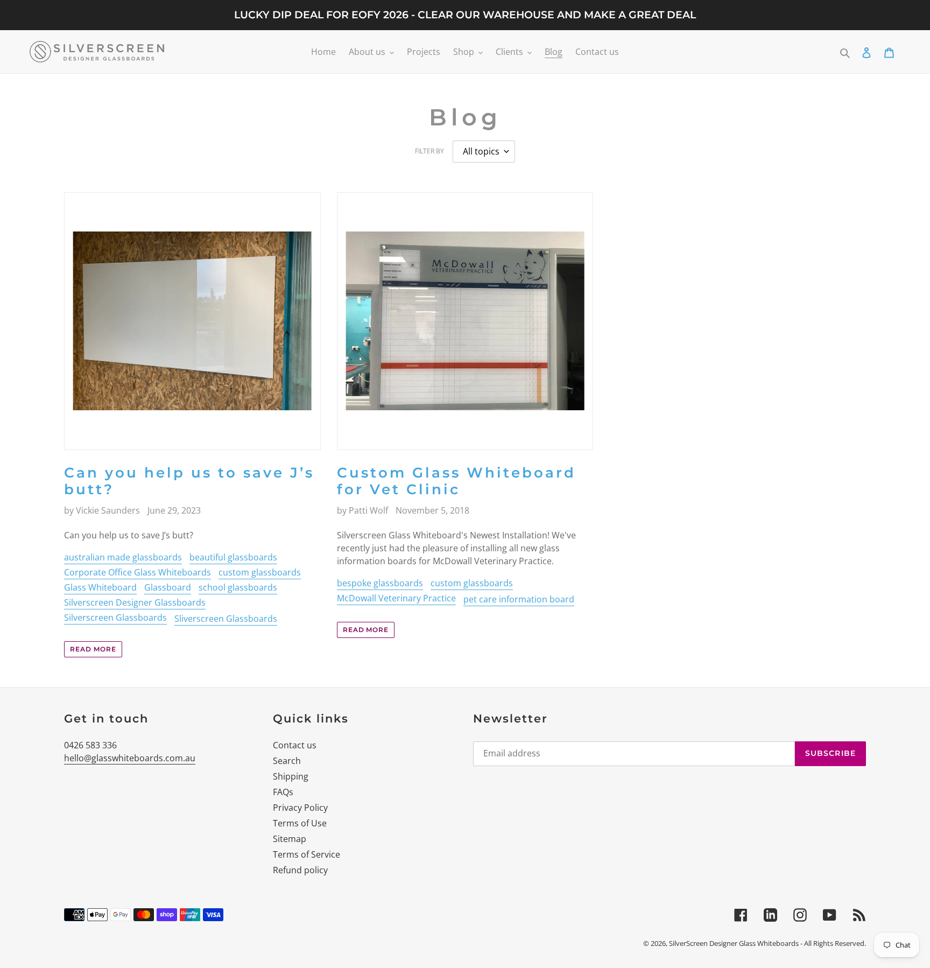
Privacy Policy (300, 807)
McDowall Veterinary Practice (396, 598)
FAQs (283, 792)
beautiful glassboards (233, 557)
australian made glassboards (123, 557)
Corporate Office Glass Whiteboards (137, 572)
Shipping (290, 776)
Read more (93, 649)
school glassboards (238, 587)
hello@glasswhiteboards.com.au (129, 758)
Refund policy (300, 870)
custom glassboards (260, 572)
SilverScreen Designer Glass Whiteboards (734, 943)
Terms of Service (306, 854)
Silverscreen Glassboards (115, 617)
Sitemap (289, 839)
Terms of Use (300, 823)
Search (287, 761)
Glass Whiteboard (100, 587)
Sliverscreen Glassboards (225, 619)
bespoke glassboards (380, 583)
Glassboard (167, 587)
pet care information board (518, 599)
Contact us (294, 745)
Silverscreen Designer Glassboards (135, 602)
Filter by (429, 151)
